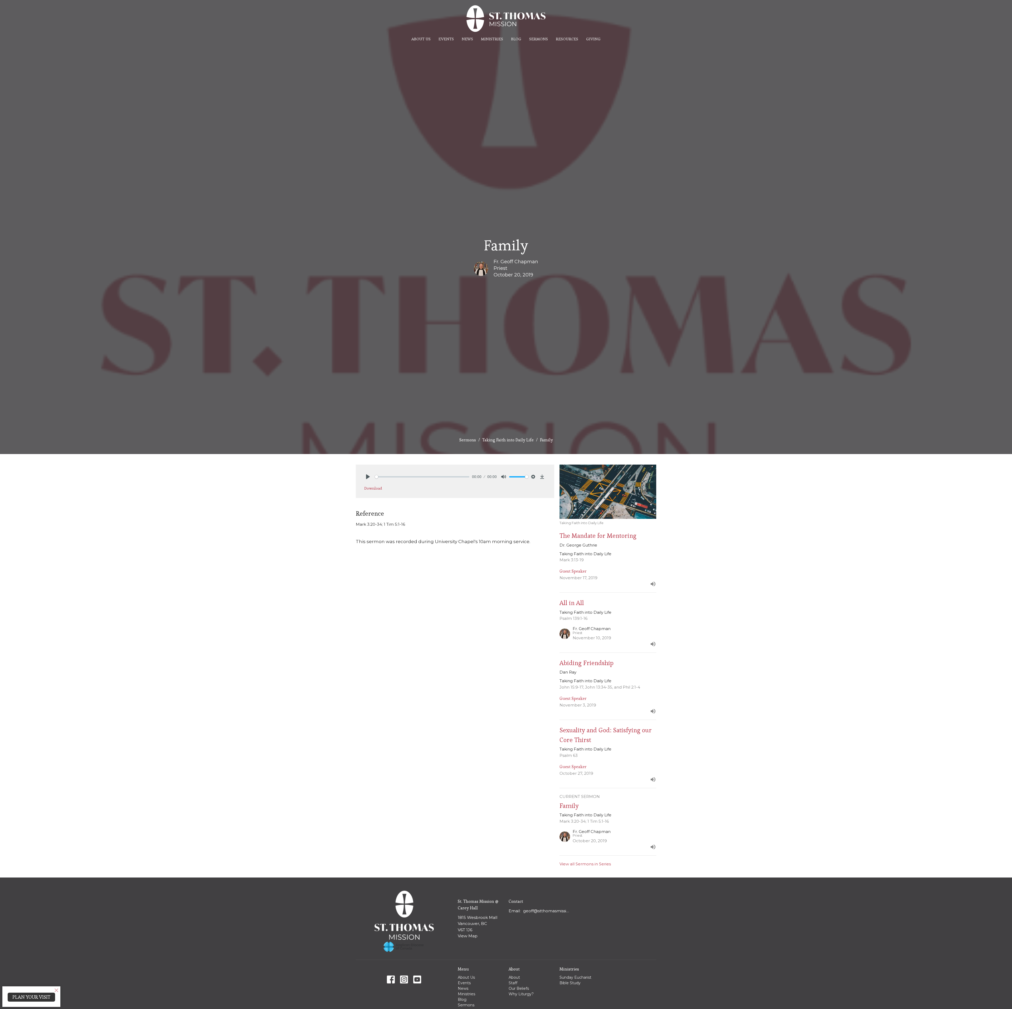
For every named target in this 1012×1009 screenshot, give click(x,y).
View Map (468, 935)
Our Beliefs (519, 988)
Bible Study (570, 983)
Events (446, 38)
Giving (593, 38)
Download (373, 488)
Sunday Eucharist (575, 977)
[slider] (422, 476)
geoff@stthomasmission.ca (547, 910)
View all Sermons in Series (585, 863)
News (467, 38)
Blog (516, 38)
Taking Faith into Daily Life (508, 440)
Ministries (492, 38)
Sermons (538, 38)
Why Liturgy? (521, 994)
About (514, 977)
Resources (567, 38)
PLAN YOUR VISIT (31, 997)
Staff (513, 983)
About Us (421, 38)
